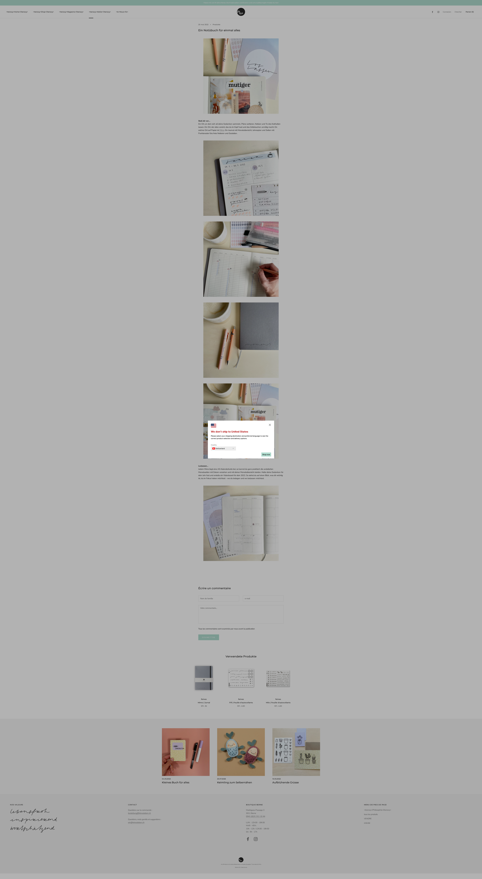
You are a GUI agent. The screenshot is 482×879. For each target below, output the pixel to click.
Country (214, 445)
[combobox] (218, 448)
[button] (270, 425)
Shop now (266, 454)
